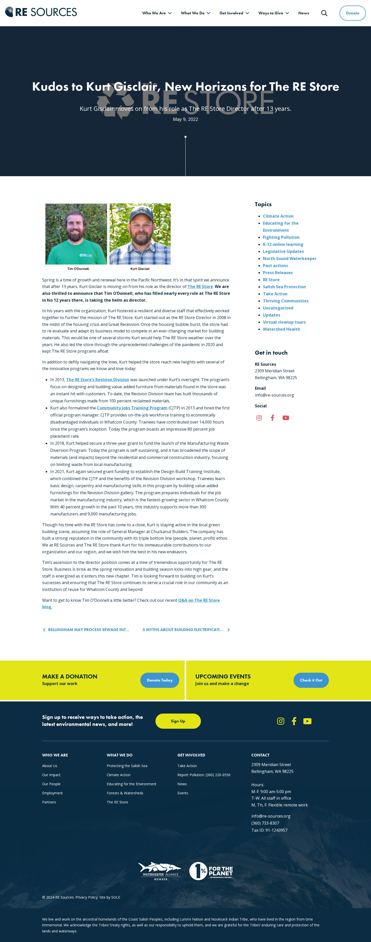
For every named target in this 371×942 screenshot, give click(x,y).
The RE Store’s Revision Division (97, 379)
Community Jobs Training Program (132, 408)
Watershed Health (281, 329)
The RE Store (200, 286)
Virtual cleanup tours (284, 322)
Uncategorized (278, 308)
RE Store (271, 279)
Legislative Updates (283, 251)
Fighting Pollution (281, 237)
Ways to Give (270, 13)
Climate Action (278, 216)
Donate (352, 13)
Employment (52, 793)
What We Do (192, 13)
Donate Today (160, 680)
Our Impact (51, 774)
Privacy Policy (86, 897)
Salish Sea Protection (284, 287)
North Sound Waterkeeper (289, 258)
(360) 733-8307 (265, 823)
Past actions (275, 265)
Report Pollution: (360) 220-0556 (203, 774)
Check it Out (311, 680)
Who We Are (154, 13)
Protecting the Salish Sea (127, 765)
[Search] (324, 13)
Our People (51, 783)
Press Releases (278, 272)
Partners (49, 802)
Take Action (275, 294)
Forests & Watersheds (125, 793)
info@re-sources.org (270, 816)
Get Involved (231, 13)
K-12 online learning (283, 244)
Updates (271, 315)
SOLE (115, 897)
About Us (49, 765)
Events (182, 793)
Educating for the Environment (131, 783)
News (303, 13)
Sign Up (178, 721)
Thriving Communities (286, 301)
